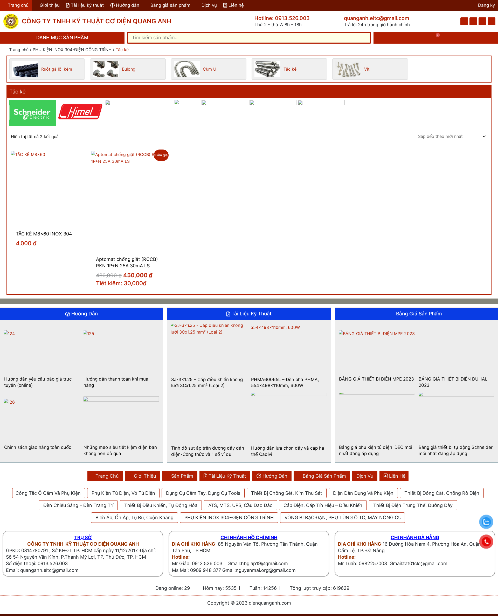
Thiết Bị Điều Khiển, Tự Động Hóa (160, 505)
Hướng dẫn (127, 5)
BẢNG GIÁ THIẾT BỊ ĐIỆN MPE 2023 (376, 379)
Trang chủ (18, 5)
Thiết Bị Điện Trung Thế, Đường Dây (413, 505)
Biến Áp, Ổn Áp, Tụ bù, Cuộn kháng (134, 517)
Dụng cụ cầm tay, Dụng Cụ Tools (203, 493)
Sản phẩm (182, 476)
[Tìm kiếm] (364, 38)
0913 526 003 (207, 563)
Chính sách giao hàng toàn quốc (37, 447)
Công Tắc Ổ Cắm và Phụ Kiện (48, 493)
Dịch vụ (209, 5)
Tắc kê (17, 92)
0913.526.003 (53, 563)
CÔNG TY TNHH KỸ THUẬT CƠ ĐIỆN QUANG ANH (96, 21)
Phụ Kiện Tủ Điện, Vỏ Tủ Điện (123, 493)
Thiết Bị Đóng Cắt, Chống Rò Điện (441, 493)
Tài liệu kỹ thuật (87, 5)
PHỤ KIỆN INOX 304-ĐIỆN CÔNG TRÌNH (72, 49)
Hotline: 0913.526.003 (282, 18)
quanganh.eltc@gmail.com (376, 18)
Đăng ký (486, 5)
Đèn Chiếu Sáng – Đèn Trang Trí (78, 505)
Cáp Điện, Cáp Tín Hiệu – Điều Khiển (322, 505)
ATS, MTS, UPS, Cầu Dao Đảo (240, 505)
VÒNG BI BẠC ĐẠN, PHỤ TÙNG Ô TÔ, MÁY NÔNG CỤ (343, 517)
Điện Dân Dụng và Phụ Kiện (363, 493)
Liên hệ (236, 5)
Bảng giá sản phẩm (170, 5)
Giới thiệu (50, 5)
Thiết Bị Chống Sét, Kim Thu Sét (286, 493)
